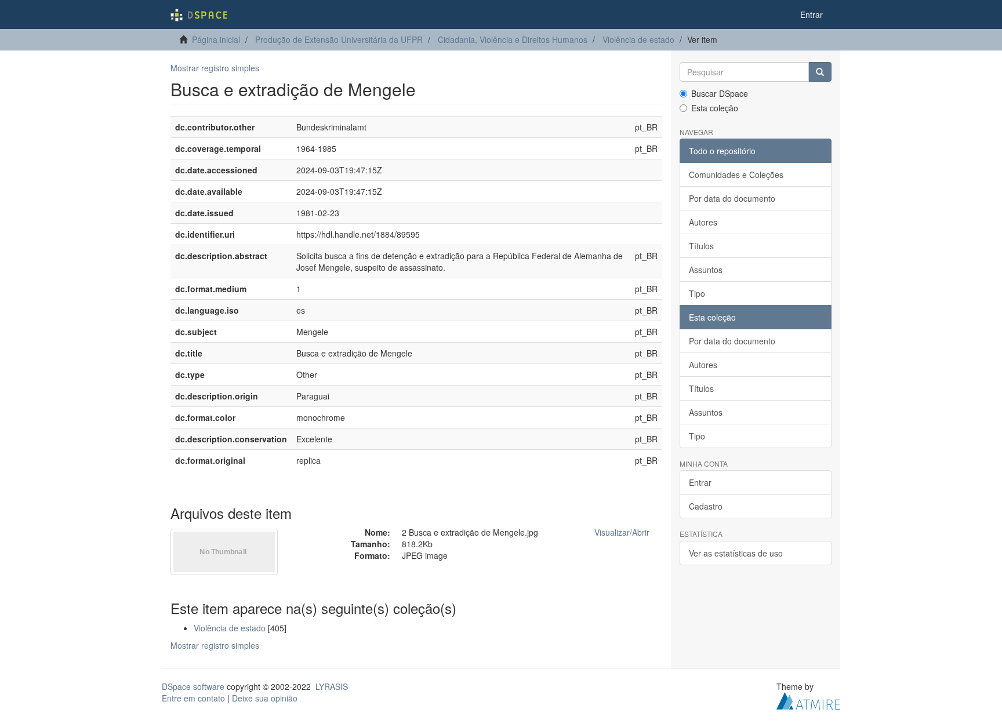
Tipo (697, 293)
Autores (703, 222)
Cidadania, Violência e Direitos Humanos (512, 39)
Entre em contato (193, 698)
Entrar (700, 482)
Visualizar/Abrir (621, 532)
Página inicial (216, 39)
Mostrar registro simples (214, 68)
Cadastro (706, 506)
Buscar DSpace (719, 93)
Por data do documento (732, 198)
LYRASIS (331, 686)
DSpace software (193, 686)
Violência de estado (638, 39)
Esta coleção (714, 108)
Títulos (701, 246)
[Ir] (820, 72)
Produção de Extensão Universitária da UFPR (339, 39)
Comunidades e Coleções (736, 174)
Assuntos (706, 269)
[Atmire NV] (808, 699)
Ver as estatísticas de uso (736, 553)
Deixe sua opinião (264, 698)
